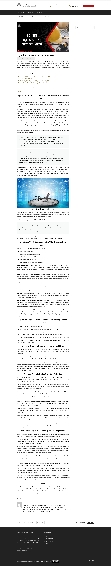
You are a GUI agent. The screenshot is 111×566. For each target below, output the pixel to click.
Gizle (37, 73)
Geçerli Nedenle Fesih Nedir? (25, 78)
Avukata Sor (89, 5)
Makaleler (30, 12)
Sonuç (19, 91)
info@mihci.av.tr (49, 543)
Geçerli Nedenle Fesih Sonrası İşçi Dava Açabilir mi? (30, 85)
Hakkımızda (40, 12)
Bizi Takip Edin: (80, 522)
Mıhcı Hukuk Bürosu (35, 503)
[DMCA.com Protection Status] (55, 561)
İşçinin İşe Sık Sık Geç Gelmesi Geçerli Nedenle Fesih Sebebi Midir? (34, 76)
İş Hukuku (21, 498)
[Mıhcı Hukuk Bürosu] (26, 5)
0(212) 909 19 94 (76, 5)
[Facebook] (90, 522)
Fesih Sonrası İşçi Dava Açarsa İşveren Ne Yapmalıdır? (31, 89)
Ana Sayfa (21, 12)
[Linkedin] (93, 522)
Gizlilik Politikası (90, 560)
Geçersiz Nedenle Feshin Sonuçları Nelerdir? (28, 87)
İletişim (49, 12)
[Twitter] (88, 522)
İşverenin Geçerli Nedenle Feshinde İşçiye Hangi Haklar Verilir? (33, 83)
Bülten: (19, 522)
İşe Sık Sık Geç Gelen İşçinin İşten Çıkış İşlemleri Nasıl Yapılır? (33, 81)
